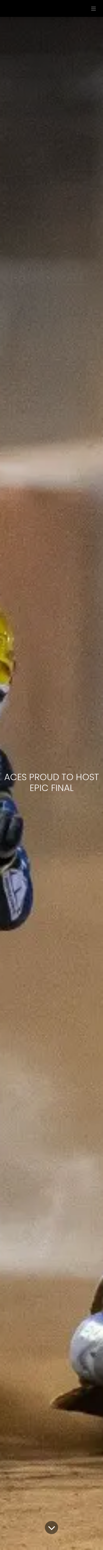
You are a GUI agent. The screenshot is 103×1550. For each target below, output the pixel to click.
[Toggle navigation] (93, 8)
